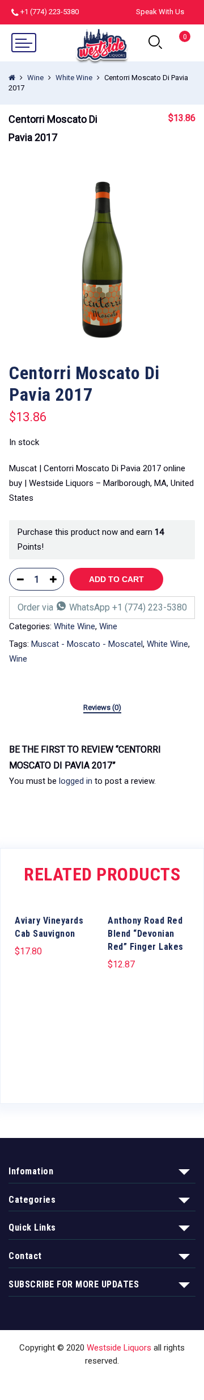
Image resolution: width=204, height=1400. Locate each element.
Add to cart (116, 579)
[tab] (102, 708)
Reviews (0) (102, 707)
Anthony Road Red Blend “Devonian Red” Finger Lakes (146, 933)
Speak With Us (160, 11)
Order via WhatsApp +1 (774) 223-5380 (102, 607)
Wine (35, 77)
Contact (132, 1382)
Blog (167, 1382)
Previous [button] (14, 991)
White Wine (74, 77)
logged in (75, 781)
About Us (88, 1382)
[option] (102, 260)
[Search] (155, 42)
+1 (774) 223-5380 (49, 11)
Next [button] (190, 991)
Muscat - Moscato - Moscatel (87, 644)
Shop (50, 1382)
